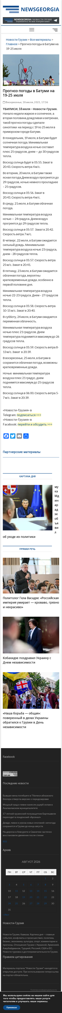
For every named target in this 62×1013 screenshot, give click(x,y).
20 (31, 897)
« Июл (6, 914)
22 (45, 897)
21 (38, 897)
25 (16, 903)
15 (45, 890)
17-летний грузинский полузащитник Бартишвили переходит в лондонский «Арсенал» (29, 815)
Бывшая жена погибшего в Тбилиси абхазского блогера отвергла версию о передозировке (28, 797)
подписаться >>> (29, 415)
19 (23, 897)
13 (31, 890)
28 (38, 903)
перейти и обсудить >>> (35, 424)
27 (31, 903)
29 (45, 903)
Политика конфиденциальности (43, 990)
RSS (5, 841)
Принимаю (11, 1007)
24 (9, 903)
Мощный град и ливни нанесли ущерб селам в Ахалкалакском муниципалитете (28, 806)
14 (38, 890)
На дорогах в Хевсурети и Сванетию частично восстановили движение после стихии (27, 833)
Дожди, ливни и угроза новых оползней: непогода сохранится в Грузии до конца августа (29, 824)
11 (16, 890)
